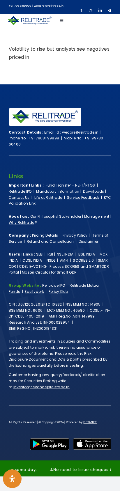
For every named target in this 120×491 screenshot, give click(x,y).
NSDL (51, 260)
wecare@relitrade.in (80, 132)
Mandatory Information (57, 191)
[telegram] (109, 10)
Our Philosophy (43, 216)
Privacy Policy (75, 235)
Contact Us (19, 197)
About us (18, 216)
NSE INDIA (65, 254)
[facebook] (81, 10)
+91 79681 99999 (44, 138)
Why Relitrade (21, 222)
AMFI (64, 260)
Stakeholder (70, 216)
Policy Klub (58, 291)
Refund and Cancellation (50, 241)
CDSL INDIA (32, 260)
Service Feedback (83, 197)
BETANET (90, 422)
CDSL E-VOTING (33, 266)
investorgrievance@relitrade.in (41, 386)
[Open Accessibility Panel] (12, 478)
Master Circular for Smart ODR (49, 272)
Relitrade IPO (20, 191)
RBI (50, 254)
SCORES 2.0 (84, 260)
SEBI (40, 254)
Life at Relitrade (48, 197)
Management (96, 216)
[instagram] (90, 10)
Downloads (93, 191)
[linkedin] (100, 10)
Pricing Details (45, 235)
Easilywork (34, 291)
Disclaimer (88, 241)
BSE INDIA (86, 254)
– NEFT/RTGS (83, 185)
